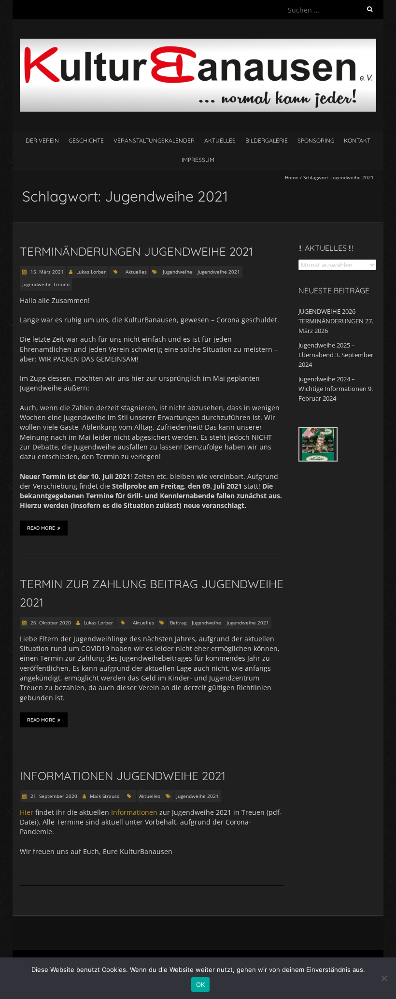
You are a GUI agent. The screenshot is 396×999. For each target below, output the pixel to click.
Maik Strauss (104, 796)
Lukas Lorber (91, 271)
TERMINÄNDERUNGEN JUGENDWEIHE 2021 (136, 251)
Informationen (134, 812)
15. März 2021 (46, 271)
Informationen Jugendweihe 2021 (123, 775)
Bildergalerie (266, 140)
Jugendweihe (177, 271)
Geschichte (86, 140)
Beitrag (178, 622)
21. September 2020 (53, 796)
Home (291, 177)
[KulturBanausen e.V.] (198, 43)
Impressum (198, 159)
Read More (41, 528)
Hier (26, 812)
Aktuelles (220, 140)
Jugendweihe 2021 (219, 271)
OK (200, 984)
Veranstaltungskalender (154, 140)
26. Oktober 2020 (50, 622)
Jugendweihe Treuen (46, 284)
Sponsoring (315, 140)
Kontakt (357, 140)
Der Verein (42, 140)
